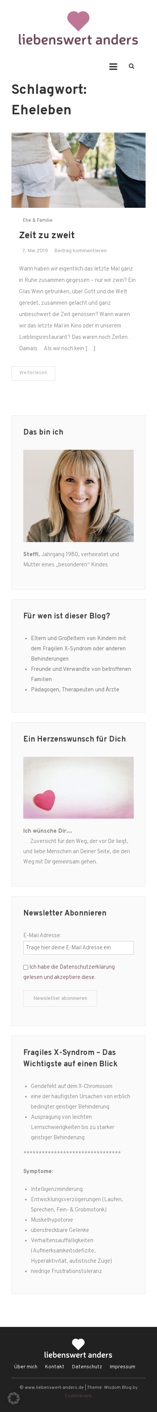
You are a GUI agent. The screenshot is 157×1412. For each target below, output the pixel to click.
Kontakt (54, 1367)
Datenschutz (87, 1367)
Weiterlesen (33, 373)
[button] (13, 1398)
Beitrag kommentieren (80, 251)
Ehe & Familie (38, 221)
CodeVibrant (78, 1396)
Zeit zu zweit (47, 236)
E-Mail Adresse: (42, 935)
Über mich (25, 1367)
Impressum (122, 1367)
